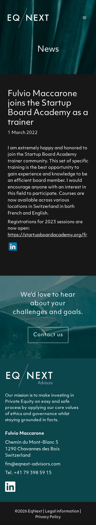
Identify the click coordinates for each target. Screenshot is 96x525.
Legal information (62, 511)
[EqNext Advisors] (28, 17)
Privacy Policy (48, 517)
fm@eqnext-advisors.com (32, 464)
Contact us (48, 335)
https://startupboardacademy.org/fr (47, 235)
